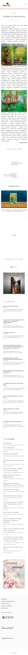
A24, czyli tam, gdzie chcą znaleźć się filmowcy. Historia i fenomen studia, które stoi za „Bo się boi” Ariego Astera (13, 347)
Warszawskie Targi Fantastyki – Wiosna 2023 (13, 396)
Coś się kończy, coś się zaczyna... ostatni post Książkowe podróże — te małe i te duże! (13, 539)
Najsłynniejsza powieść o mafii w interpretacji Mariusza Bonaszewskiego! (13, 358)
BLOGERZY (4, 608)
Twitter (14, 149)
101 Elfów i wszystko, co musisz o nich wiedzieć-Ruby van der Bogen (13, 504)
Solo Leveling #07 (8, 447)
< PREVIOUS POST (15, 161)
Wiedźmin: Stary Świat (8, 332)
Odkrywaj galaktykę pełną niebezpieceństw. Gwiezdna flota (13, 371)
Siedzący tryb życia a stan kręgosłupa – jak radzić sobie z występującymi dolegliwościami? (13, 321)
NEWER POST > (13, 173)
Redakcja (10, 20)
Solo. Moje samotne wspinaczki (17, 164)
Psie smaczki (7, 443)
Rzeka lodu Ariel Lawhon (11, 512)
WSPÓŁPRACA (5, 603)
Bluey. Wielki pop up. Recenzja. (13, 496)
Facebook (8, 149)
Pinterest (19, 149)
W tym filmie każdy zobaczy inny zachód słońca (13, 384)
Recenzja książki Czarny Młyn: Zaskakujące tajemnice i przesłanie (12, 520)
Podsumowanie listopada (11, 489)
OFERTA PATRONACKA (8, 601)
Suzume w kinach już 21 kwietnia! (11, 408)
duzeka (14, 13)
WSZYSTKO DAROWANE (10, 454)
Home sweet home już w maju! (10, 306)
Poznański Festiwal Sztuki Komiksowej (12, 421)
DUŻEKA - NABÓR (6, 606)
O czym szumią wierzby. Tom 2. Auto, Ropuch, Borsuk (10, 176)
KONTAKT (4, 599)
